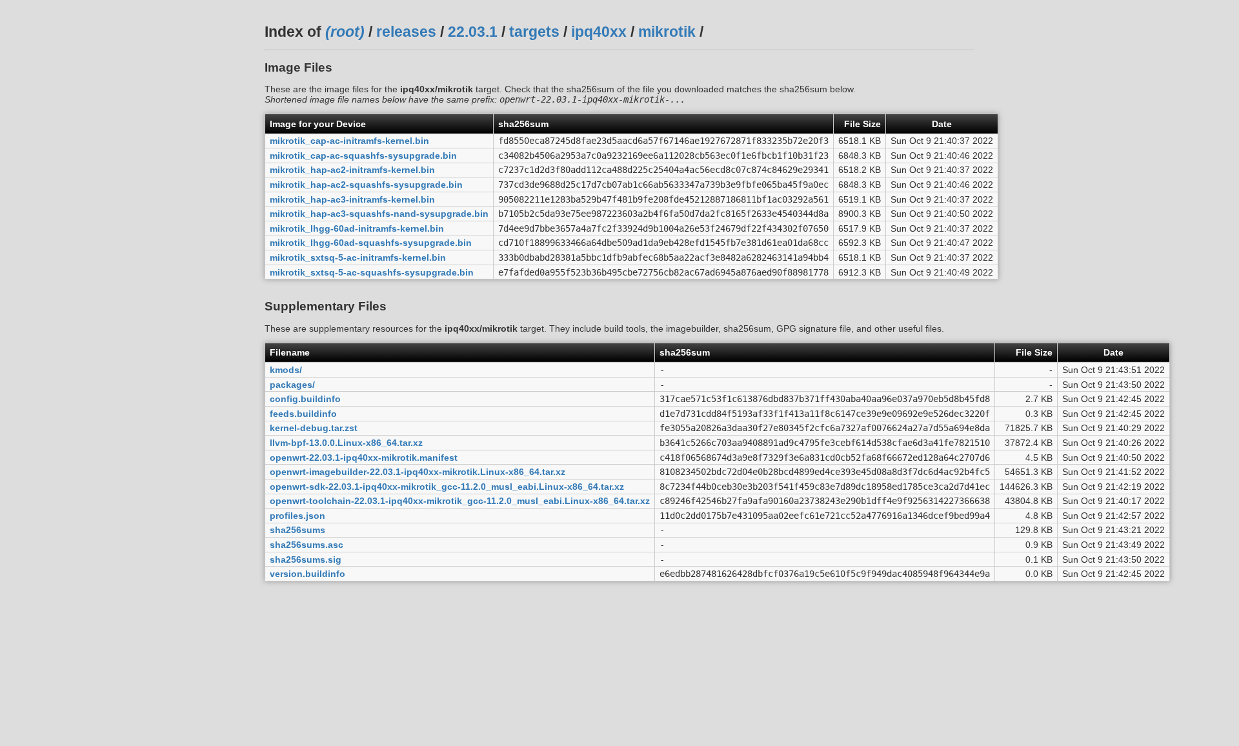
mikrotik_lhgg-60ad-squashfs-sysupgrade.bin (371, 242)
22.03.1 (473, 31)
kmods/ (286, 370)
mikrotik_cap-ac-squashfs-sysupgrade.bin (363, 155)
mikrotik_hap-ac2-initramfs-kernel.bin (352, 170)
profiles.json (297, 515)
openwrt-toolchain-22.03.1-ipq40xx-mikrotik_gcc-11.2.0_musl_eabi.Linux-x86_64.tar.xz (460, 501)
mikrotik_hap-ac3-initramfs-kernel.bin (352, 199)
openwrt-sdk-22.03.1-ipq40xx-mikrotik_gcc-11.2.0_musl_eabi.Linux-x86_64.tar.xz (447, 486)
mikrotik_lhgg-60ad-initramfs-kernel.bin (357, 228)
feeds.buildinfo (303, 413)
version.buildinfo (307, 574)
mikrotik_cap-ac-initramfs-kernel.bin (349, 141)
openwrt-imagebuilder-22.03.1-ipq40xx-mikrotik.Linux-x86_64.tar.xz (417, 472)
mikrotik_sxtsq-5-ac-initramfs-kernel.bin (358, 257)
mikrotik (667, 31)
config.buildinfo (305, 399)
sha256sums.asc (306, 544)
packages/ (292, 384)
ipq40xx (599, 31)
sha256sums (297, 530)
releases (406, 31)
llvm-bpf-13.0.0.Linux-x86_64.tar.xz (346, 443)
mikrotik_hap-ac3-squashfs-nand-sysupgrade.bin (379, 213)
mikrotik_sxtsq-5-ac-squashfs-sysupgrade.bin (372, 272)
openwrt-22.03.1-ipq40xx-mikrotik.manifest (364, 457)
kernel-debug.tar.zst (314, 428)
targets (534, 31)
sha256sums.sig (305, 559)
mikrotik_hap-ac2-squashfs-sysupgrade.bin (366, 184)
